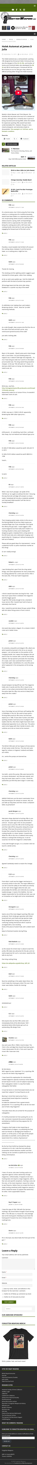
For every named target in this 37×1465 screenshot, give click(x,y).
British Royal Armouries (8, 1373)
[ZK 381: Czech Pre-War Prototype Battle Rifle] (5, 191)
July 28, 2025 (17, 194)
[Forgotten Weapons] (18, 23)
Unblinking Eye (6, 1419)
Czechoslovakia (12, 144)
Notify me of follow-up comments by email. (17, 1294)
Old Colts (4, 1411)
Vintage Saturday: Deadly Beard (21, 180)
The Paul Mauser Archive (9, 1415)
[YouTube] (13, 10)
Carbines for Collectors (8, 1395)
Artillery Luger (6, 1391)
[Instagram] (24, 10)
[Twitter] (20, 10)
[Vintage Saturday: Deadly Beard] (5, 182)
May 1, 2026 (16, 173)
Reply (5, 233)
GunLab (4, 1375)
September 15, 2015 (10, 54)
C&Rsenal (4, 1393)
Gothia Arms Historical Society (10, 1397)
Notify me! (7, 1441)
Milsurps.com (5, 1405)
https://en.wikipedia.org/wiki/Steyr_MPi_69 (16, 963)
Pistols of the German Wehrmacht (11, 1413)
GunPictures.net (6, 1399)
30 (13, 184)
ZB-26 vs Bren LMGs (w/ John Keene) (23, 170)
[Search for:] (18, 1308)
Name (4, 1272)
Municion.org (5, 1409)
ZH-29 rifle (20, 63)
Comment (5, 1258)
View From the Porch (8, 1381)
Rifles (11, 39)
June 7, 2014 (16, 182)
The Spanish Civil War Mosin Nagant (12, 1417)
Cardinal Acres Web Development (23, 1463)
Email (4, 1277)
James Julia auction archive (9, 1401)
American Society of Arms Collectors (12, 1389)
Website (4, 1283)
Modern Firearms (7, 1407)
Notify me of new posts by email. (14, 1297)
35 (32, 54)
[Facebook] (16, 10)
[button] (34, 5)
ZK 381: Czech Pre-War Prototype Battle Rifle (21, 190)
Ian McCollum (23, 54)
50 (11, 175)
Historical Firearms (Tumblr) (10, 1377)
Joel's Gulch (5, 1379)
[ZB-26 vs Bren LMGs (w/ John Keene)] (5, 172)
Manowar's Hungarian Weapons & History (14, 1403)
